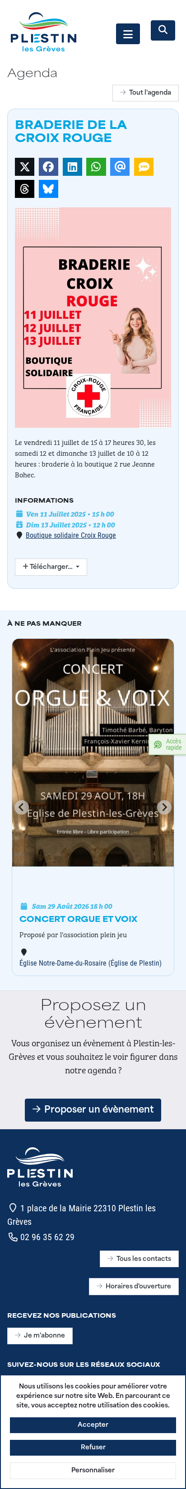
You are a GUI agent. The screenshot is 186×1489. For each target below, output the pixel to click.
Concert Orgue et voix (78, 920)
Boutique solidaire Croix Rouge (71, 535)
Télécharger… (51, 567)
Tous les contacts (143, 1259)
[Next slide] (164, 807)
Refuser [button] (93, 1447)
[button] (128, 33)
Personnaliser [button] (93, 1470)
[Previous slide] (21, 807)
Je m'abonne (44, 1336)
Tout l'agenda (150, 93)
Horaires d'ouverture (138, 1286)
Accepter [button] (93, 1425)
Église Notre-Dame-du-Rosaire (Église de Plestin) (90, 962)
